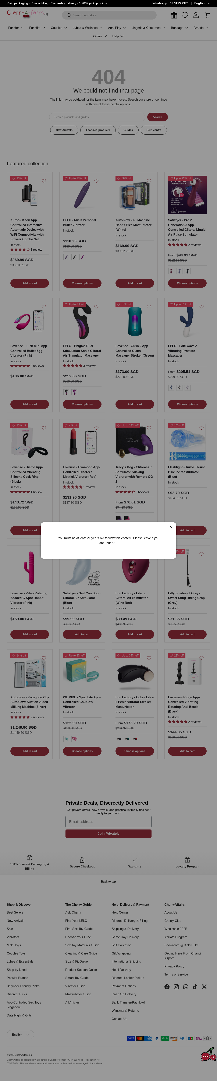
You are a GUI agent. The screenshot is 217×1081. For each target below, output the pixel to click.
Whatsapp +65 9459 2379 (170, 3)
